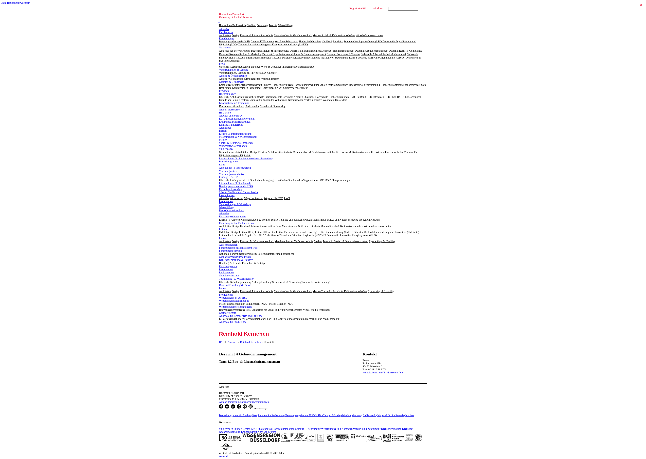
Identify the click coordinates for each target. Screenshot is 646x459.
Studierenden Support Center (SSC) (238, 428)
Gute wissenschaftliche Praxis (235, 256)
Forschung (262, 25)
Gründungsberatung (229, 275)
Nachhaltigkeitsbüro (229, 431)
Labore (223, 238)
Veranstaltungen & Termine (233, 69)
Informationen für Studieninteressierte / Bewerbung (246, 158)
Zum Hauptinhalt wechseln (15, 2)
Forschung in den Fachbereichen (236, 223)
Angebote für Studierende (232, 321)
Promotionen (226, 201)
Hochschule (225, 25)
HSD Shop (225, 112)
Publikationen (226, 272)
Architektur (225, 127)
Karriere (409, 415)
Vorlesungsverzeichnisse (232, 174)
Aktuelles (224, 29)
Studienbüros (265, 428)
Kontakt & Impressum (231, 124)
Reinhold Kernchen (250, 342)
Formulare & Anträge (230, 189)
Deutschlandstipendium (231, 210)
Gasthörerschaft (227, 312)
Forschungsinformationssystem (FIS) (238, 247)
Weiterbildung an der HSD (233, 297)
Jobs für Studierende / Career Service (238, 192)
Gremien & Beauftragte (231, 81)
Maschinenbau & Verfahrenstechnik (238, 136)
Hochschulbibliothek (283, 428)
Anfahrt (223, 401)
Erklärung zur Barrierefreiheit (234, 121)
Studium (251, 25)
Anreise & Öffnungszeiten (233, 75)
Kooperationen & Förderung (234, 103)
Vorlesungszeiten (228, 171)
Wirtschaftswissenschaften (233, 145)
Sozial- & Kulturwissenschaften (236, 142)
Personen (224, 90)
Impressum (234, 401)
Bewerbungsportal (229, 161)
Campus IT (301, 428)
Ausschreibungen (228, 244)
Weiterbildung (285, 25)
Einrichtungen (226, 38)
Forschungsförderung (230, 250)
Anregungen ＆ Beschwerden (235, 167)
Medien (223, 139)
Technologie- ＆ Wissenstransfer (236, 278)
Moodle (336, 415)
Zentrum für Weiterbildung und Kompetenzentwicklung (337, 428)
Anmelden (224, 456)
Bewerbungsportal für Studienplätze (238, 415)
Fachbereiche (239, 25)
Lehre (222, 164)
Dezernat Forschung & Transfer (236, 259)
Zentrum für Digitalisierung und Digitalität (390, 428)
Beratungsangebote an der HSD (236, 186)
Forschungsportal (228, 266)
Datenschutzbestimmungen (254, 401)
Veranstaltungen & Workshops (235, 204)
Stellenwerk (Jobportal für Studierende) (384, 415)
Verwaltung (225, 47)
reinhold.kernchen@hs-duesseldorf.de (383, 372)
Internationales (227, 195)
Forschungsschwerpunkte (232, 216)
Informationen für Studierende (235, 183)
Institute (223, 229)
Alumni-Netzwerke (229, 109)
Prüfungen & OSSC (229, 177)
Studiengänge (226, 148)
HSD (222, 342)
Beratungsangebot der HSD (300, 415)
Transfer (273, 25)
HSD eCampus (323, 415)
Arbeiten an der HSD (230, 115)
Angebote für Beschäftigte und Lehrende (240, 315)
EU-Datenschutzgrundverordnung (237, 118)
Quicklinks (377, 8)
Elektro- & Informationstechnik (235, 133)
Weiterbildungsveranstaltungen (235, 306)
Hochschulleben (227, 93)
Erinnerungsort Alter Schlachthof (258, 431)
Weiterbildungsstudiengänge (234, 300)
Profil (222, 63)
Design (223, 130)
